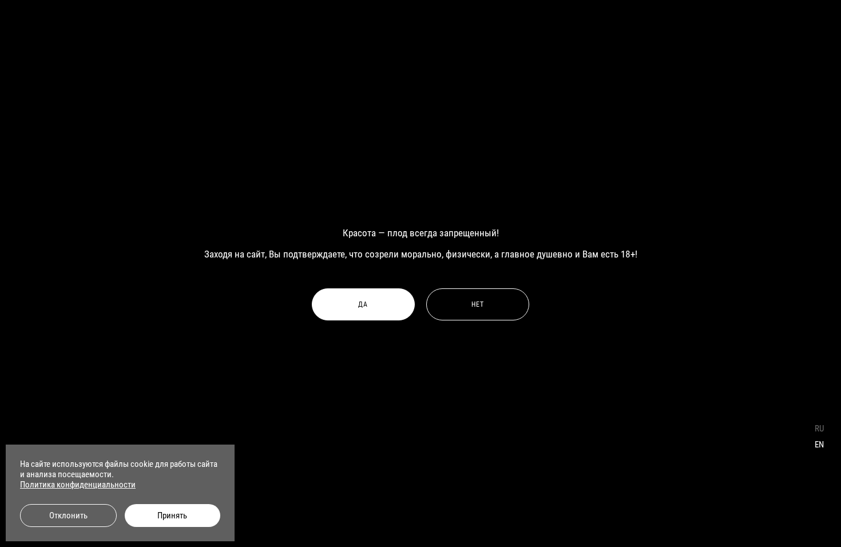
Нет (478, 304)
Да (363, 304)
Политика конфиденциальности (78, 484)
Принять (172, 515)
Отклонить (68, 515)
